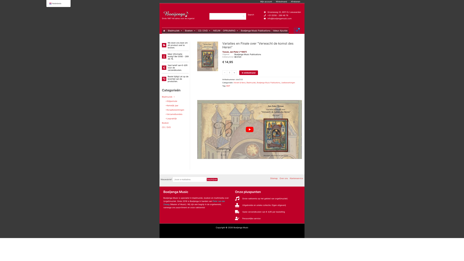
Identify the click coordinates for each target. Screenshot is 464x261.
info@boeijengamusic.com (280, 18)
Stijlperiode (172, 101)
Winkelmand (281, 1)
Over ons (284, 178)
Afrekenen (295, 1)
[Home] (164, 31)
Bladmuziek (174, 30)
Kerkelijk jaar (172, 105)
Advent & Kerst (240, 83)
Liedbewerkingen (288, 83)
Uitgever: (226, 54)
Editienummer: (228, 57)
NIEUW (216, 30)
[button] (173, 97)
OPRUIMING (229, 30)
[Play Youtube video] (249, 129)
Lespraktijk (172, 118)
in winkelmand (248, 73)
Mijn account (266, 1)
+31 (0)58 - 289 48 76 (278, 15)
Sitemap (274, 178)
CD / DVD (203, 30)
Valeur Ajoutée (280, 30)
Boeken (189, 30)
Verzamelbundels (174, 114)
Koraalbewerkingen (175, 110)
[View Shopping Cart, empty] (297, 30)
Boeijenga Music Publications (255, 30)
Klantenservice (296, 178)
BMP (228, 86)
